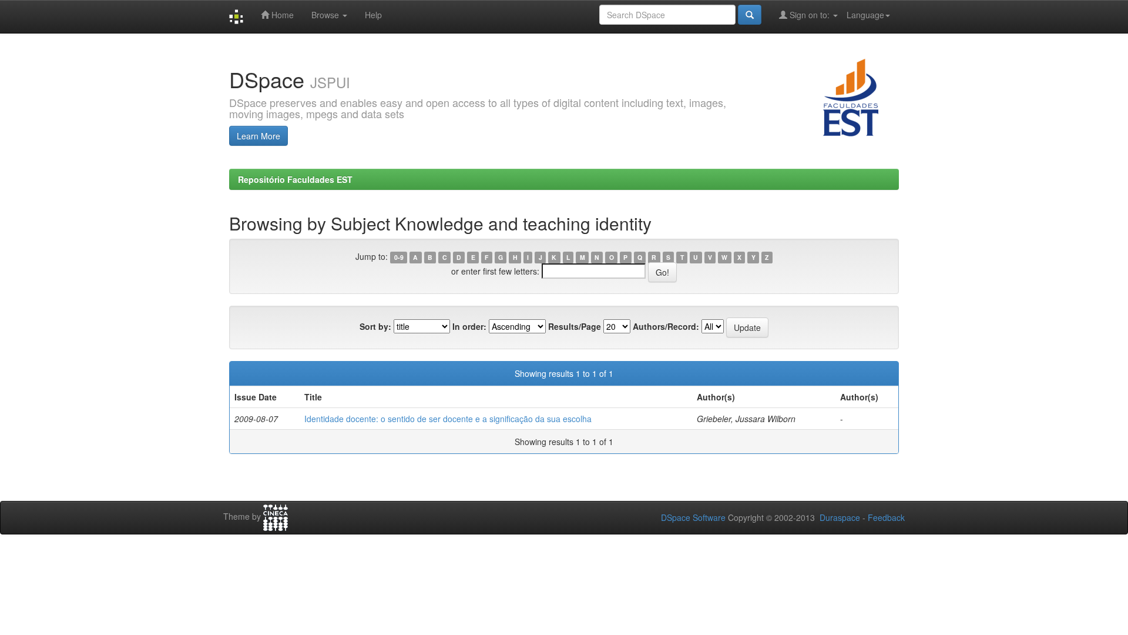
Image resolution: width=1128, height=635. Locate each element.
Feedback (886, 517)
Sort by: (375, 326)
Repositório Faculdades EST (295, 179)
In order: (469, 326)
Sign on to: (809, 15)
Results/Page (574, 326)
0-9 (399, 257)
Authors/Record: (666, 326)
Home (281, 15)
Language (865, 15)
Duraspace (840, 517)
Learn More (258, 136)
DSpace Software (693, 517)
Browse (326, 15)
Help (373, 15)
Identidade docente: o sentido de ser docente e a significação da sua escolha (448, 419)
